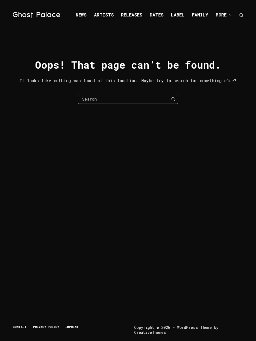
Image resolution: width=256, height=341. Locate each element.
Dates (157, 15)
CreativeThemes (150, 332)
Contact (20, 327)
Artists (104, 15)
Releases (131, 15)
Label (177, 15)
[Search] (241, 15)
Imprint (72, 327)
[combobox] (123, 99)
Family (200, 15)
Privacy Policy (46, 327)
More (221, 15)
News (81, 15)
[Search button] (173, 99)
